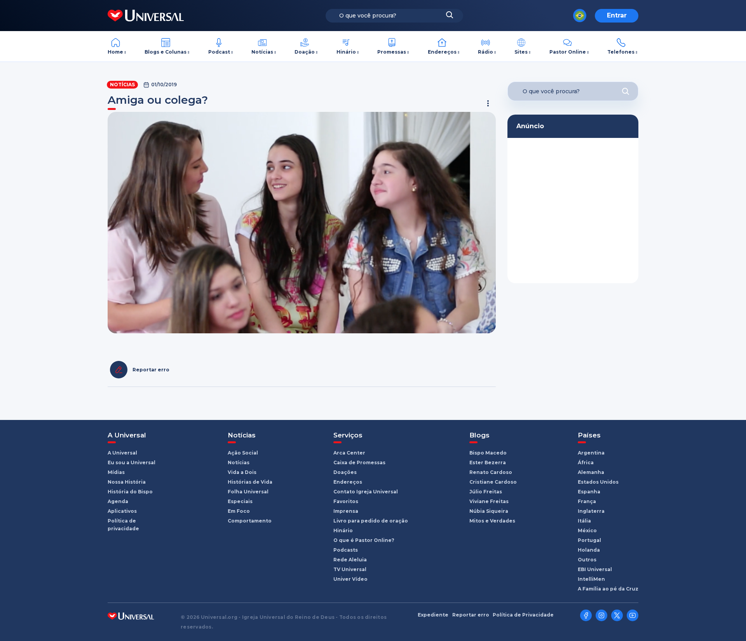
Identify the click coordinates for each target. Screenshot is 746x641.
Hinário (346, 52)
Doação (305, 52)
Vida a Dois (242, 472)
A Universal (122, 453)
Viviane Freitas (489, 501)
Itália (584, 521)
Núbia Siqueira (488, 511)
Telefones (620, 52)
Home (115, 52)
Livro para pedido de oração (370, 521)
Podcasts (345, 550)
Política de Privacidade (523, 615)
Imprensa (345, 511)
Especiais (240, 501)
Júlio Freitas (485, 492)
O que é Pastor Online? (363, 540)
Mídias (116, 472)
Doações (345, 472)
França (587, 501)
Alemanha (591, 472)
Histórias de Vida (250, 482)
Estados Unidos (598, 482)
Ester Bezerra (487, 462)
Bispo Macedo (488, 453)
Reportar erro (470, 615)
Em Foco (239, 511)
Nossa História (127, 482)
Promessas (391, 52)
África (586, 462)
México (587, 530)
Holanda (589, 550)
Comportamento (250, 521)
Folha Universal (248, 492)
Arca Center (349, 453)
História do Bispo (130, 492)
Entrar (617, 15)
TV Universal (349, 569)
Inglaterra (591, 511)
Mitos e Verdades (492, 521)
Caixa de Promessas (359, 462)
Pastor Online (567, 52)
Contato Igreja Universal (365, 492)
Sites (521, 52)
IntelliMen (591, 579)
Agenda (118, 501)
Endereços (442, 52)
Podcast (219, 52)
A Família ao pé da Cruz (608, 589)
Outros (587, 560)
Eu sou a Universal (131, 462)
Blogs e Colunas (165, 52)
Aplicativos (122, 511)
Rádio (485, 52)
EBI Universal (595, 569)
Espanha (589, 492)
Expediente (433, 615)
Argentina (591, 453)
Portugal (589, 540)
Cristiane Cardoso (493, 482)
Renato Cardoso (490, 472)
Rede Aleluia (350, 560)
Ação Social (243, 453)
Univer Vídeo (350, 579)
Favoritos (345, 501)
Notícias (262, 52)
